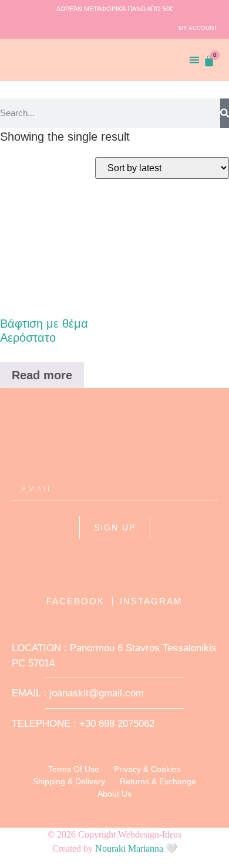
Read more (42, 375)
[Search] (224, 113)
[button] (195, 59)
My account (198, 28)
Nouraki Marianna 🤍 (136, 848)
